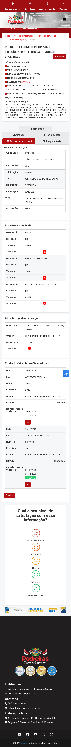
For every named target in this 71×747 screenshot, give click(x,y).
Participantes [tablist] (52, 135)
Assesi (23, 743)
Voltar (10, 495)
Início (7, 36)
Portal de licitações (47, 36)
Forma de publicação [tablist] (21, 141)
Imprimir (60, 57)
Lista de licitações (17, 39)
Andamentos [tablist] (36, 128)
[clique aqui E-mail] (20, 734)
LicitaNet (26, 82)
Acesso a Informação (24, 36)
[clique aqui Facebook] (28, 734)
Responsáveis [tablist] (53, 141)
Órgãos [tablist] (20, 135)
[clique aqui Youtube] (35, 734)
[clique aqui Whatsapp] (51, 734)
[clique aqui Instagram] (43, 734)
